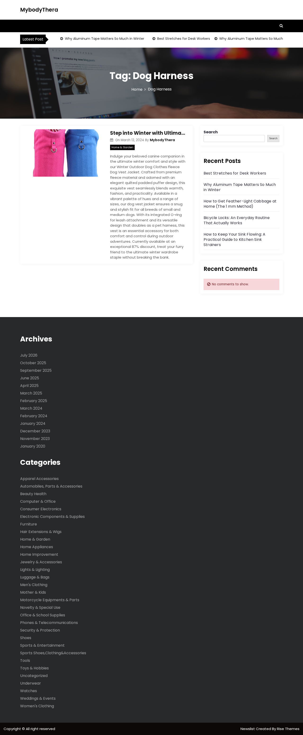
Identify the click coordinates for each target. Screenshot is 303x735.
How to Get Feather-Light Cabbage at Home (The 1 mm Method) (240, 203)
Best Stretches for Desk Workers (177, 38)
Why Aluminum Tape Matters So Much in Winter (98, 38)
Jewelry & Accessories (41, 562)
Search (211, 132)
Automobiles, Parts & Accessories (51, 486)
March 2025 (31, 393)
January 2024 (32, 423)
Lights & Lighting (35, 569)
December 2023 (35, 431)
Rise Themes (288, 728)
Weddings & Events (38, 698)
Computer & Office (38, 501)
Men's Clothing (33, 584)
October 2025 (33, 363)
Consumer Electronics (40, 509)
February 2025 (33, 400)
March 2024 (31, 408)
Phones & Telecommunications (49, 622)
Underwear (30, 683)
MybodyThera (39, 9)
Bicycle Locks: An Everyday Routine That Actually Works (237, 220)
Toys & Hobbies (34, 668)
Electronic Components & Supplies (52, 516)
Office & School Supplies (42, 615)
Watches (28, 691)
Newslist (248, 728)
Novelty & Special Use (40, 607)
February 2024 (33, 416)
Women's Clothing (37, 706)
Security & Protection (40, 630)
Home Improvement (39, 554)
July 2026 (28, 355)
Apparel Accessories (39, 478)
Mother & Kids (33, 592)
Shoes (25, 638)
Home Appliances (36, 547)
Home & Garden (122, 147)
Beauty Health (33, 494)
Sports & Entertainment (42, 645)
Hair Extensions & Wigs (41, 531)
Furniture (28, 524)
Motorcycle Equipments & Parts (49, 600)
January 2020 (32, 446)
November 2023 (35, 438)
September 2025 (36, 370)
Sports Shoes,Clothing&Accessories (53, 653)
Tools (25, 660)
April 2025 (29, 385)
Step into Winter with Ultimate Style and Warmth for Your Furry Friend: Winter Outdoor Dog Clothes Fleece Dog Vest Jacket (148, 133)
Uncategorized (34, 675)
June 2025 (29, 378)
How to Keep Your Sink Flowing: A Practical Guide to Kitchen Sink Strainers (234, 239)
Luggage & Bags (34, 577)
